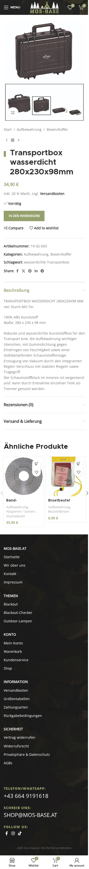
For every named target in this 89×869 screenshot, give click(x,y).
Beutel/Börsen (58, 511)
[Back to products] (13, 140)
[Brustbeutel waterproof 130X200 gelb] (65, 476)
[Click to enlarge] (13, 112)
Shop (8, 668)
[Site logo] (44, 7)
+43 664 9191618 (26, 795)
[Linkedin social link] (36, 271)
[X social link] (23, 271)
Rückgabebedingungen (23, 715)
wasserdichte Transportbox (46, 262)
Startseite (12, 556)
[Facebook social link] (17, 271)
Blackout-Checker (18, 612)
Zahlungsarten (16, 707)
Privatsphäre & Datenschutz (27, 754)
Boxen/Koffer (57, 129)
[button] (36, 463)
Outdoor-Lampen (18, 621)
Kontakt (10, 573)
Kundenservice (16, 660)
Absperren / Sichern (20, 511)
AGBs (8, 763)
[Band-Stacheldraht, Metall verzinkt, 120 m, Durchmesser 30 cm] (23, 476)
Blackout (11, 604)
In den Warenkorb (24, 215)
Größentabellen (17, 698)
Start (8, 129)
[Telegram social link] (42, 271)
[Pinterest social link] (30, 271)
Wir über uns (14, 565)
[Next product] (19, 140)
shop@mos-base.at (30, 814)
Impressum (13, 582)
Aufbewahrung (29, 129)
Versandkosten (52, 193)
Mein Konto (13, 643)
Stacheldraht (15, 516)
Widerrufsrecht (16, 746)
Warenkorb (13, 651)
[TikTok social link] (19, 833)
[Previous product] (7, 140)
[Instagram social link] (13, 833)
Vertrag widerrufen (19, 737)
